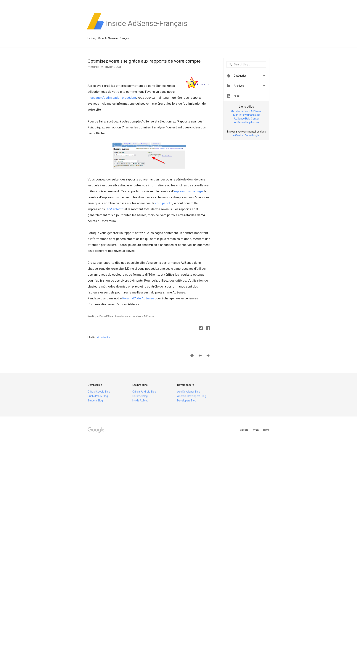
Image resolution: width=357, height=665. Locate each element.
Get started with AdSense (246, 111)
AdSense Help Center (246, 118)
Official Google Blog (99, 391)
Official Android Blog (144, 391)
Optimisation (103, 337)
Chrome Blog (140, 396)
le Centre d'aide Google (246, 135)
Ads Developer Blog (188, 391)
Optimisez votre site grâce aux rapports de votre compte (144, 61)
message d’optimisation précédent (112, 97)
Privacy (256, 429)
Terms (266, 429)
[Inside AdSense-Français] (147, 29)
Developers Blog (186, 400)
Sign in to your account (246, 114)
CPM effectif (115, 209)
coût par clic (163, 203)
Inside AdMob (140, 400)
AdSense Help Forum (246, 122)
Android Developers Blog (191, 396)
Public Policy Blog (98, 396)
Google (244, 429)
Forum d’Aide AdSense (138, 298)
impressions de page (188, 191)
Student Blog (95, 400)
